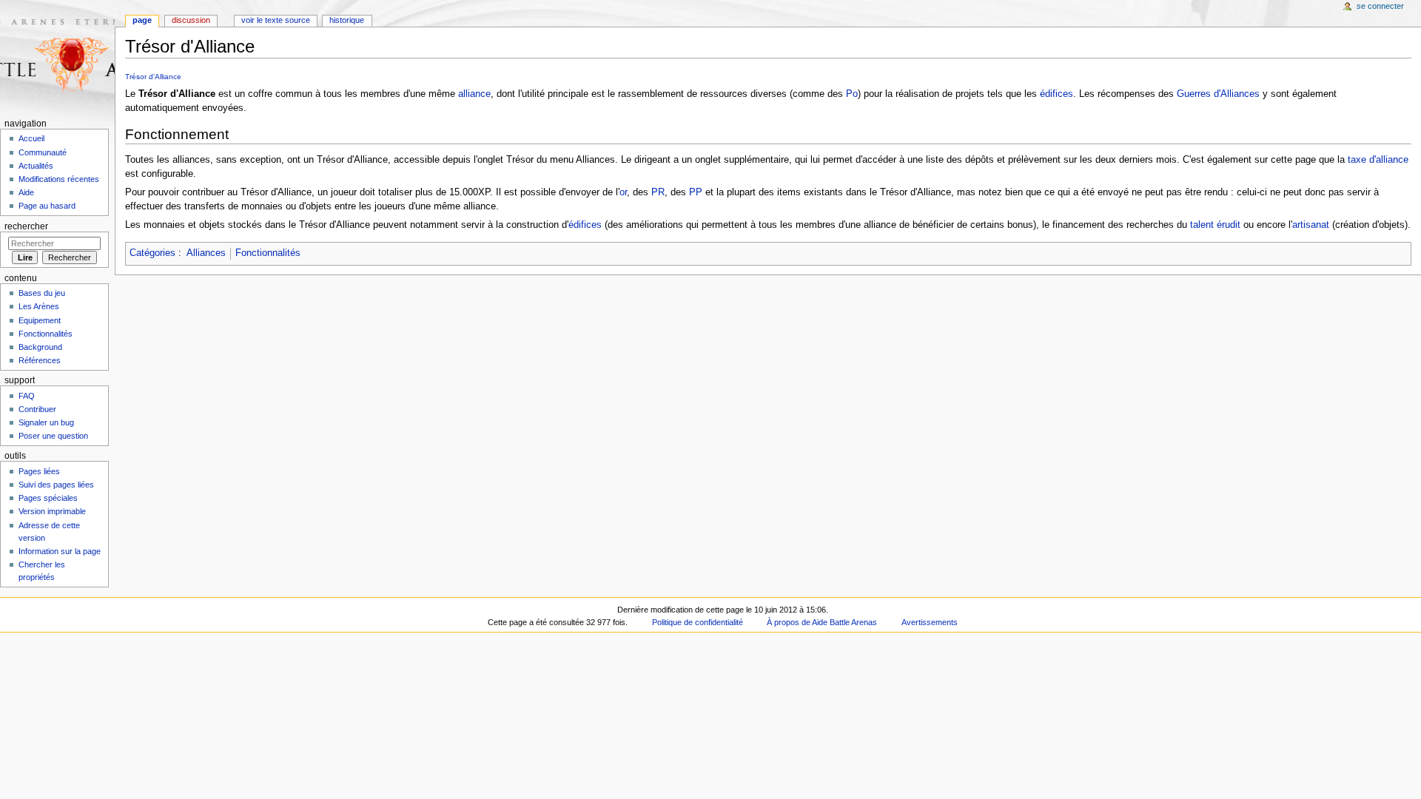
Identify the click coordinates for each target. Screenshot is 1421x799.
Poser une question (53, 435)
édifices (1056, 94)
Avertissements (929, 622)
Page (142, 20)
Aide (26, 192)
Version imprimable (52, 511)
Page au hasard (47, 205)
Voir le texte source (275, 20)
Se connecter (1380, 5)
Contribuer (37, 409)
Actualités (36, 165)
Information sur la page (60, 551)
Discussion (191, 20)
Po (852, 94)
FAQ (27, 395)
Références (40, 360)
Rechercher (26, 226)
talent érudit (1215, 225)
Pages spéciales (48, 497)
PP (695, 192)
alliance (474, 94)
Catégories (152, 253)
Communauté (43, 152)
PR (658, 192)
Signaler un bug (46, 422)
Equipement (40, 320)
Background (40, 347)
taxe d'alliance (1378, 160)
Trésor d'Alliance (153, 77)
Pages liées (39, 471)
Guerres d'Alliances (1218, 94)
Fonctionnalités (267, 253)
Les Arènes (39, 306)
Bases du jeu (42, 293)
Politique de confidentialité (697, 622)
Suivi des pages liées (56, 484)
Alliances (206, 253)
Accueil (31, 138)
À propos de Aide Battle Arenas (822, 622)
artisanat (1310, 225)
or (623, 192)
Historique (346, 20)
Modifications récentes (59, 179)
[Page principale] (57, 57)
